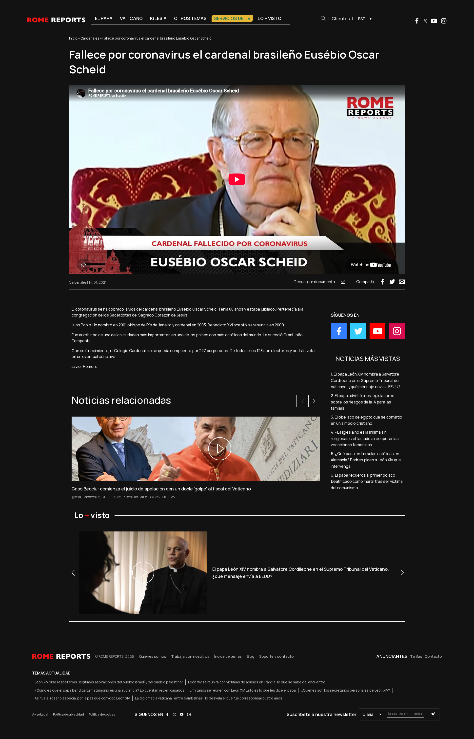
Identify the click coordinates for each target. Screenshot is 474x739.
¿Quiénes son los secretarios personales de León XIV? (345, 690)
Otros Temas (111, 496)
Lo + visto (269, 18)
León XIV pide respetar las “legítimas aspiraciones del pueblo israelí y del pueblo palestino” (109, 682)
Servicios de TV (232, 18)
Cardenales (89, 38)
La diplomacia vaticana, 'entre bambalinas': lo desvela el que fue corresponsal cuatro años (208, 698)
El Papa (104, 18)
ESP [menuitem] (361, 18)
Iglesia (158, 18)
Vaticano (131, 18)
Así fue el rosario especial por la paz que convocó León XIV (82, 698)
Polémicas (130, 496)
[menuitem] (364, 18)
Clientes (341, 18)
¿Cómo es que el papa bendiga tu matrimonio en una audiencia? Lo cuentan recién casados (109, 690)
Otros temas (190, 18)
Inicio (73, 38)
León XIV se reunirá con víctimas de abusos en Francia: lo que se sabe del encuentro (256, 682)
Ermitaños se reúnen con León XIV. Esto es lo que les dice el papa (243, 690)
